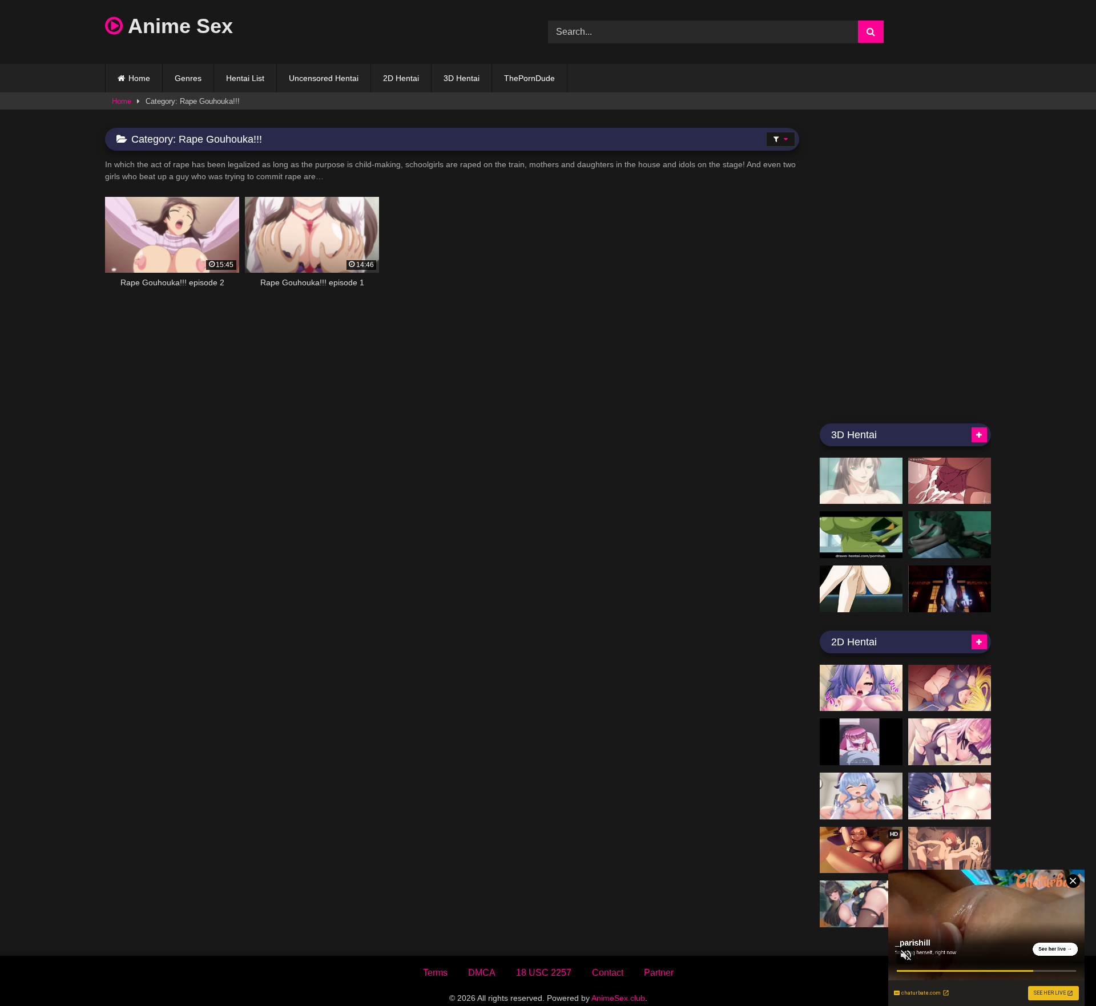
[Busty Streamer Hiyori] (861, 688)
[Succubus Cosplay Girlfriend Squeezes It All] (949, 741)
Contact (607, 972)
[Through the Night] (949, 588)
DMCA (481, 972)
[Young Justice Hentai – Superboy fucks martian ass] (861, 534)
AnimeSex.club (618, 998)
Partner (659, 972)
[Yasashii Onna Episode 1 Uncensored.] (949, 481)
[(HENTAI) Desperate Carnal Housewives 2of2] (861, 588)
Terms (435, 972)
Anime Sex (178, 26)
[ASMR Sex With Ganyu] (861, 796)
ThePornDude (529, 78)
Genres (188, 78)
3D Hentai (462, 78)
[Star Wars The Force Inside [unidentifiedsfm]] (949, 534)
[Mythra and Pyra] (949, 850)
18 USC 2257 (543, 972)
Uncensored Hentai (323, 78)
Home (139, 78)
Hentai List (245, 78)
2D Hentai (401, 78)
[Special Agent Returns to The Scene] (861, 741)
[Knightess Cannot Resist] (949, 688)
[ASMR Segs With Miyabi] (861, 903)
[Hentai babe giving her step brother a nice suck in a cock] (861, 481)
